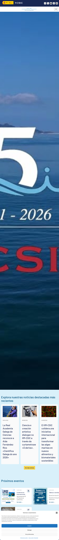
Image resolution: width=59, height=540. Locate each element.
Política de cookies (24, 537)
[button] (56, 513)
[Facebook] (45, 3)
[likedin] (57, 3)
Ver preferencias (29, 534)
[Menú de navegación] (56, 9)
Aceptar (30, 525)
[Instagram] (54, 3)
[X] (48, 3)
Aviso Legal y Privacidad (33, 537)
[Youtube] (51, 3)
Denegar (29, 530)
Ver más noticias (29, 468)
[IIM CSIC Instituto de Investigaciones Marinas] (29, 9)
